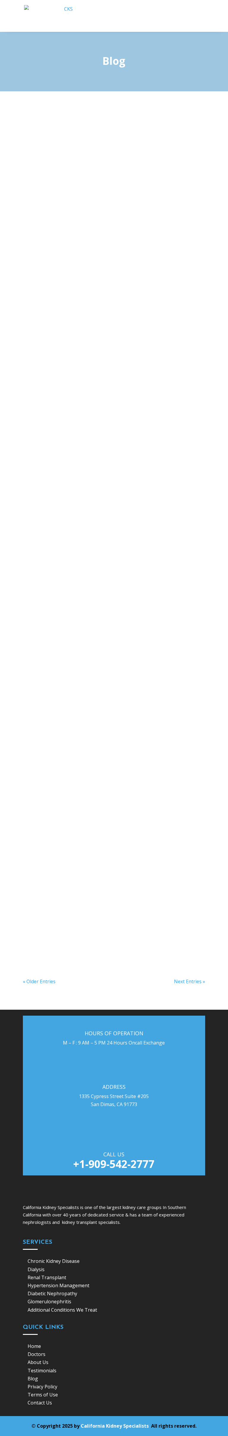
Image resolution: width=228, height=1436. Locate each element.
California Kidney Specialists (115, 1426)
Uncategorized (95, 150)
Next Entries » (189, 981)
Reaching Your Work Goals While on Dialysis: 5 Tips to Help (104, 412)
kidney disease (96, 760)
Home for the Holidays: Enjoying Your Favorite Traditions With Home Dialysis (109, 489)
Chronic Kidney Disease (102, 335)
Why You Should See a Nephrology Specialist (85, 836)
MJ (38, 150)
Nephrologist (94, 588)
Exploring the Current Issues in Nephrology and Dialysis (100, 578)
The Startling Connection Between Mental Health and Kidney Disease (106, 137)
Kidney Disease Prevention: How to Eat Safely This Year (99, 226)
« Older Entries (39, 981)
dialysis (86, 421)
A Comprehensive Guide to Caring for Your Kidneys (94, 911)
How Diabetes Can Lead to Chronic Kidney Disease (93, 750)
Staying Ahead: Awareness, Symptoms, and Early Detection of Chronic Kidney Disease (107, 323)
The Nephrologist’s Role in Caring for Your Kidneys (93, 664)
